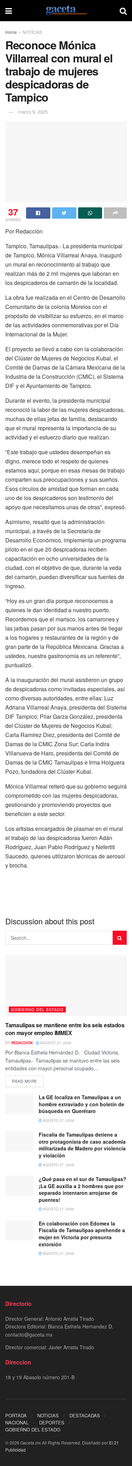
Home (11, 32)
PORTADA (16, 1415)
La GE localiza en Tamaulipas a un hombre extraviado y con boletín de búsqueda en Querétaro (81, 1104)
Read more (24, 1081)
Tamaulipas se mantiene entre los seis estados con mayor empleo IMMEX (65, 1029)
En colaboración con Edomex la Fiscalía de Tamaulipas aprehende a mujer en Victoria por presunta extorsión (82, 1234)
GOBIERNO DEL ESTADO (37, 1009)
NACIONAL (17, 1422)
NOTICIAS (32, 32)
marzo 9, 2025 (33, 111)
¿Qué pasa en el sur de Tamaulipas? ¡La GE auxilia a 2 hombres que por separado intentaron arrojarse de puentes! (82, 1189)
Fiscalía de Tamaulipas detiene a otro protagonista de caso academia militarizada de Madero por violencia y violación (82, 1145)
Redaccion (21, 1042)
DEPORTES (51, 1422)
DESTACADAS (84, 1415)
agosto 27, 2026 (55, 1042)
